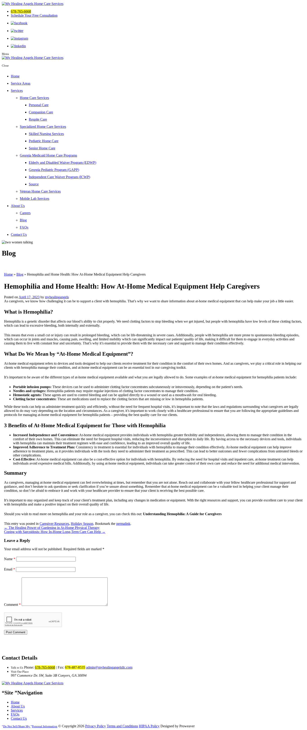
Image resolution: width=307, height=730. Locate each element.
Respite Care (38, 119)
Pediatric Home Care (43, 141)
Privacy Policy (95, 726)
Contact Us (19, 234)
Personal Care (39, 105)
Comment (12, 604)
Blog (23, 220)
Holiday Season (82, 524)
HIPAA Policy (149, 726)
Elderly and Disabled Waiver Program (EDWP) (62, 162)
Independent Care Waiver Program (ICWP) (59, 177)
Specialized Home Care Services (43, 126)
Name (9, 559)
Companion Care (41, 112)
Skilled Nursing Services (46, 134)
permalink (123, 524)
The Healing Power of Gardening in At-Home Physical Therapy (52, 528)
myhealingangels (57, 297)
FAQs (24, 227)
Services (17, 90)
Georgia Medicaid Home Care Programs (48, 155)
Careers (25, 213)
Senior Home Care (42, 148)
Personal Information (30, 726)
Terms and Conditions (122, 726)
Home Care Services (34, 98)
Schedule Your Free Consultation (34, 15)
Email (9, 569)
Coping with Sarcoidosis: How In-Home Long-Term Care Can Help (54, 532)
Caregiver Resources (54, 524)
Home (15, 76)
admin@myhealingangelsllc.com (109, 667)
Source (34, 184)
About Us (18, 206)
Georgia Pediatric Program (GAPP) (54, 170)
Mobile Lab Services (34, 198)
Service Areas (20, 83)
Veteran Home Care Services (40, 191)
